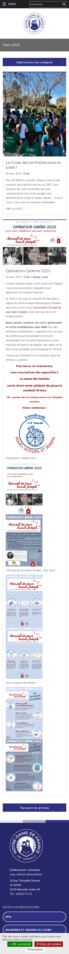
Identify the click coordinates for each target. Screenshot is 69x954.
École (27, 174)
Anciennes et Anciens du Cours (28, 930)
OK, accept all (21, 944)
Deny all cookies (50, 944)
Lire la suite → (15, 208)
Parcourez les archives (34, 808)
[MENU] (4, 4)
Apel (8, 917)
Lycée (44, 277)
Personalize (35, 949)
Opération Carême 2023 (28, 270)
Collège (35, 277)
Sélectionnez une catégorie (34, 62)
